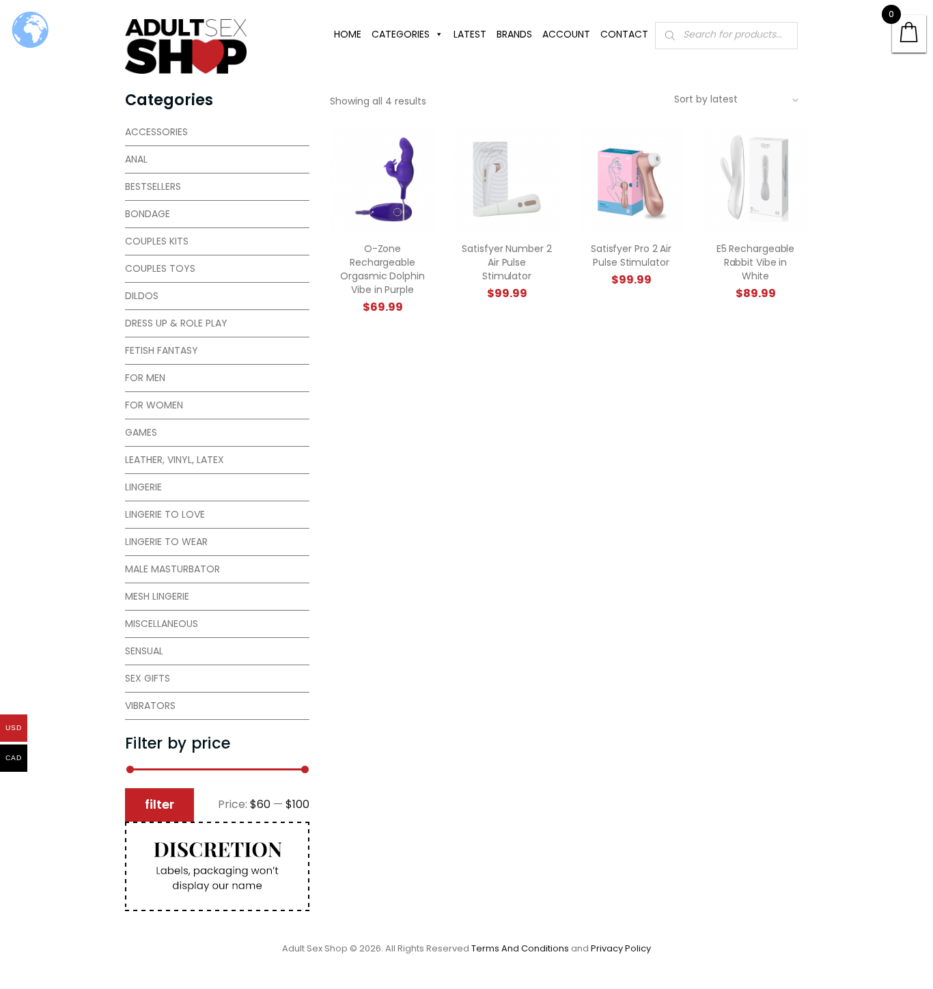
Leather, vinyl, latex (174, 459)
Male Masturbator (172, 569)
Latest (470, 34)
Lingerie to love (165, 514)
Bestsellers (153, 186)
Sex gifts (147, 678)
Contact (624, 34)
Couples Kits (157, 241)
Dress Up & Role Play (176, 323)
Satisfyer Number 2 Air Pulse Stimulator (506, 262)
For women (154, 405)
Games (141, 432)
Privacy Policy (621, 948)
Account (566, 34)
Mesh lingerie (157, 596)
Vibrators (150, 705)
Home (347, 34)
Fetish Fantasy (161, 350)
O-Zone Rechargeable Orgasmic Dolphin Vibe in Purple (382, 269)
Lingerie (143, 487)
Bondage (147, 214)
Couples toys (160, 268)
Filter (159, 804)
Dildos (141, 296)
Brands (514, 34)
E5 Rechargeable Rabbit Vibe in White (755, 262)
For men (145, 378)
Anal (136, 159)
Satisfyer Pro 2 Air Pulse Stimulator (631, 255)
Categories (401, 34)
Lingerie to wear (166, 541)
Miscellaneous (161, 623)
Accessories (156, 132)
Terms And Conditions (520, 948)
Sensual (144, 651)
